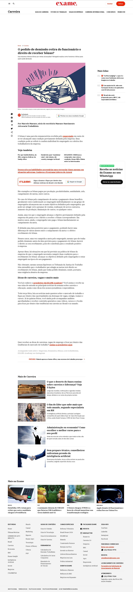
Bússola (63, 540)
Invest (10, 566)
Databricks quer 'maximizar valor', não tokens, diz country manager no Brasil (50, 157)
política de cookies (35, 589)
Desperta (86, 544)
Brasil (10, 542)
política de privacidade (50, 589)
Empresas (43, 351)
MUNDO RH (121, 12)
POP (27, 553)
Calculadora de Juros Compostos (48, 557)
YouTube (104, 528)
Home (19, 45)
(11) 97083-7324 (110, 576)
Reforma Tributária (67, 529)
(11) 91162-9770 (110, 550)
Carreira (14, 11)
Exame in (86, 537)
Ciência (28, 550)
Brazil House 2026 (66, 532)
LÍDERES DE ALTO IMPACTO (14, 537)
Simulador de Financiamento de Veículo (46, 563)
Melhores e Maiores (67, 570)
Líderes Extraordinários (68, 554)
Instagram (104, 535)
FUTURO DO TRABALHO (59, 12)
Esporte (28, 535)
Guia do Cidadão (46, 529)
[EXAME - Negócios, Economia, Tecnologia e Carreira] (66, 3)
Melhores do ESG (66, 574)
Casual (28, 528)
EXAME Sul (64, 536)
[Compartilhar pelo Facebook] (12, 118)
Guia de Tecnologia (47, 532)
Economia (11, 549)
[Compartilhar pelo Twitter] (12, 128)
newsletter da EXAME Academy (47, 283)
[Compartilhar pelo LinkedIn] (12, 121)
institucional (12, 589)
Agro (84, 558)
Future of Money (31, 546)
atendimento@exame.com (110, 558)
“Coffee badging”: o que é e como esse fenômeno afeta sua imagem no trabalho (112, 78)
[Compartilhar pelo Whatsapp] (12, 114)
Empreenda (87, 562)
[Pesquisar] (13, 3)
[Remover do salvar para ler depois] (12, 136)
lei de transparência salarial (68, 589)
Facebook (104, 539)
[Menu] (9, 3)
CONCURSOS (111, 12)
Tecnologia (29, 542)
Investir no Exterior (67, 550)
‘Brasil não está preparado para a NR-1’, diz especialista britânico (110, 97)
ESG (9, 553)
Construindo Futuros (67, 543)
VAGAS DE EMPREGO (76, 12)
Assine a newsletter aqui (60, 345)
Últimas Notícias (13, 532)
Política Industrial (66, 561)
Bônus (60, 351)
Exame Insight (13, 556)
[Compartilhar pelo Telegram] (12, 125)
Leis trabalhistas (71, 351)
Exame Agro (30, 539)
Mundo (28, 524)
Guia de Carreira (41, 12)
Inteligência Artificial (12, 561)
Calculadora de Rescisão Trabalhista (48, 551)
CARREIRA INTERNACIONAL (94, 12)
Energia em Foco (66, 547)
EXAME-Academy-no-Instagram (31, 353)
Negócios (11, 569)
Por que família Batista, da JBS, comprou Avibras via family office (27, 157)
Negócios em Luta (66, 558)
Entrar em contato (107, 547)
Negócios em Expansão (68, 577)
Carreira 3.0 (87, 540)
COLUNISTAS (12, 573)
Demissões (52, 351)
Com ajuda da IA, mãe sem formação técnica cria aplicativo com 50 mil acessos (112, 88)
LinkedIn (104, 532)
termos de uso (22, 589)
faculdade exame (89, 524)
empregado (68, 136)
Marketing (29, 532)
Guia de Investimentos (48, 536)
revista (86, 529)
